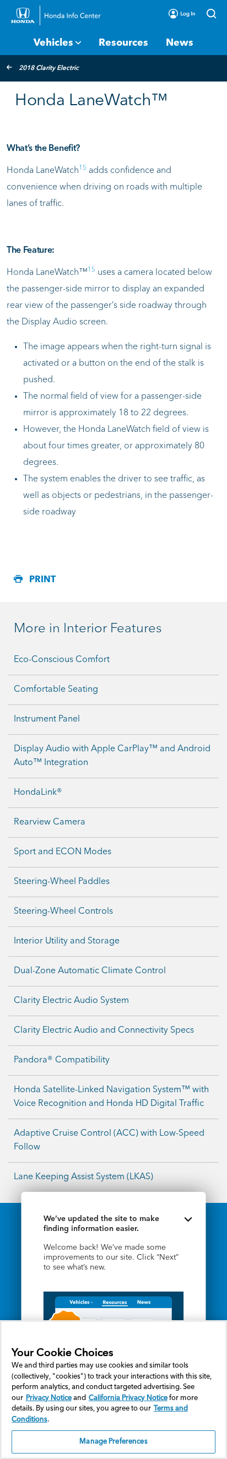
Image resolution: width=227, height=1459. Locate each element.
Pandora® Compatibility (62, 1060)
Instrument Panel (47, 719)
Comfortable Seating (56, 689)
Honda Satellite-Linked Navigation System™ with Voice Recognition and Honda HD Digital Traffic (111, 1097)
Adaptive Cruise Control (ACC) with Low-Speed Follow (109, 1140)
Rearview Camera (49, 822)
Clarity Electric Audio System (71, 1000)
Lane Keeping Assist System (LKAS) (83, 1177)
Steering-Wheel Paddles (62, 881)
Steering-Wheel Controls (63, 911)
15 (83, 168)
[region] (113, 1389)
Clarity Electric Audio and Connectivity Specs (104, 1030)
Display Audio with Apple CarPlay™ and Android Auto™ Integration (112, 756)
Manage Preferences (113, 1441)
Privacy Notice (49, 1398)
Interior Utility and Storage (67, 941)
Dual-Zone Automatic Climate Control (90, 971)
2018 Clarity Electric (49, 68)
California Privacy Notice (128, 1398)
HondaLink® (38, 792)
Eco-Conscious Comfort (62, 659)
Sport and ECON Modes (62, 852)
